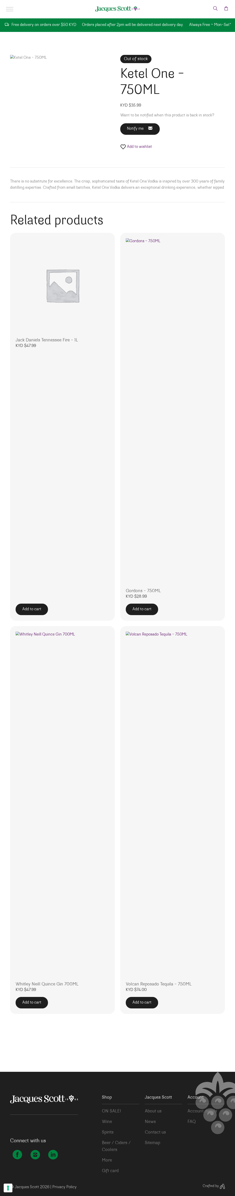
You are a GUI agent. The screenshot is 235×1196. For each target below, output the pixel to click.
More (107, 1160)
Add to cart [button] (31, 609)
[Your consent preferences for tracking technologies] (8, 1188)
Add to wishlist (139, 147)
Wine (107, 1122)
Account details (202, 1111)
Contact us (155, 1132)
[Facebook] (17, 1156)
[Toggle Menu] (9, 9)
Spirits (108, 1132)
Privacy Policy (64, 1187)
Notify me (135, 129)
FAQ (191, 1122)
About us (153, 1111)
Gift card (110, 1171)
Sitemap (152, 1143)
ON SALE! (111, 1111)
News (150, 1122)
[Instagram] (35, 1156)
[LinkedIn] (53, 1156)
